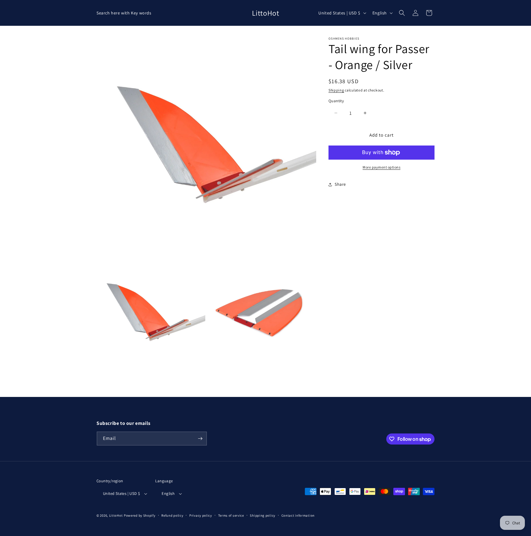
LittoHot (116, 515)
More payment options (381, 167)
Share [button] (340, 184)
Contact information (298, 515)
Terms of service (231, 515)
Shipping (336, 90)
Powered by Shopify (139, 515)
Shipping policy (262, 515)
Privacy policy (200, 515)
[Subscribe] (200, 438)
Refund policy (172, 515)
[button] (402, 13)
